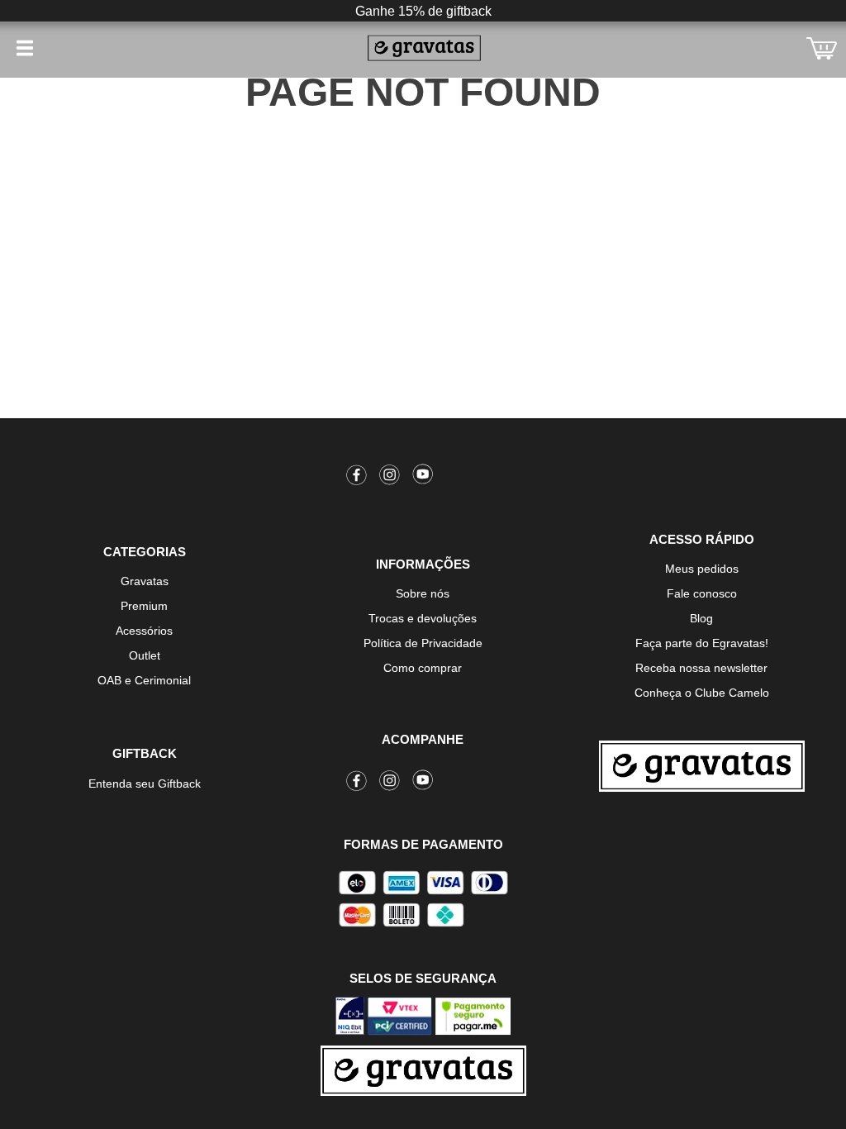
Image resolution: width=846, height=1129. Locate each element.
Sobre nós (422, 593)
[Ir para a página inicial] (702, 766)
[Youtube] (423, 477)
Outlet (144, 655)
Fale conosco (702, 593)
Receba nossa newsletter (701, 667)
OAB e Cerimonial (144, 680)
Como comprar (422, 667)
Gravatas (145, 581)
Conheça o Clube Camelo (701, 692)
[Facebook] (356, 477)
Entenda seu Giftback (144, 783)
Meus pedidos (702, 568)
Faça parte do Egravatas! (701, 643)
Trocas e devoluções (422, 618)
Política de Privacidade (423, 643)
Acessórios (144, 630)
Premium (144, 605)
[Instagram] (389, 477)
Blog (701, 618)
